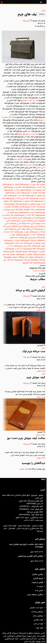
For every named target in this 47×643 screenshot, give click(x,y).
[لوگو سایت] (23, 1)
